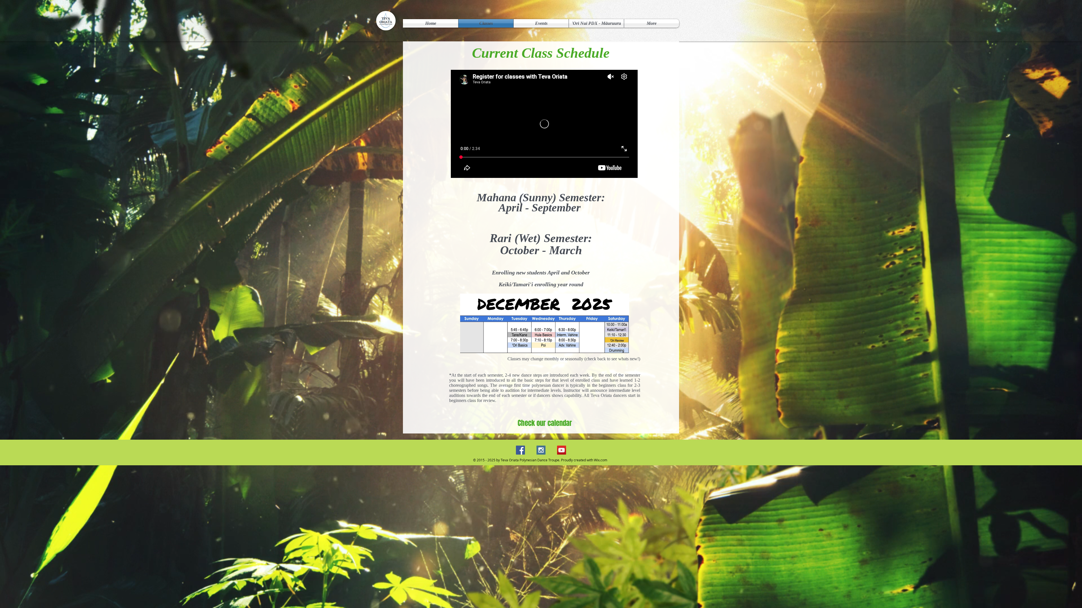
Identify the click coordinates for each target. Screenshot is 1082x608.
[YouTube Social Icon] (561, 450)
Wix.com (600, 460)
